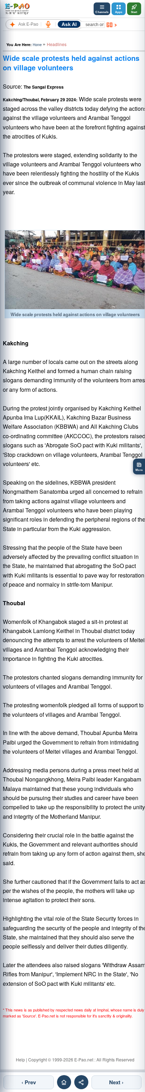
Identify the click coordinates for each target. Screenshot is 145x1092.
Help (20, 1059)
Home (37, 44)
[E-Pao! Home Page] (17, 9)
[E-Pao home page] (64, 1082)
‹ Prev (28, 1082)
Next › (116, 1082)
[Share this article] (81, 1082)
